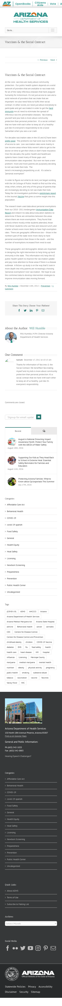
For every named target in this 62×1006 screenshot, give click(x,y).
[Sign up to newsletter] (38, 416)
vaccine (34, 677)
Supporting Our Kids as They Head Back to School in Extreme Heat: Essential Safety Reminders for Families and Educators (36, 461)
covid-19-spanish (14, 524)
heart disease (26, 652)
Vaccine (21, 196)
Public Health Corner (16, 585)
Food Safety (12, 531)
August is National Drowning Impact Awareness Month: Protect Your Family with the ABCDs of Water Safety (35, 442)
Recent (18, 431)
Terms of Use (12, 897)
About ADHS (12, 890)
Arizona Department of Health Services (23, 616)
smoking (25, 672)
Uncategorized (13, 592)
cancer (39, 626)
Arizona (43, 611)
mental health (45, 662)
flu (26, 647)
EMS (19, 647)
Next (52, 60)
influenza (11, 657)
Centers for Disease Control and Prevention (25, 637)
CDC (8, 632)
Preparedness (13, 571)
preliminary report (48, 193)
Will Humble (13, 286)
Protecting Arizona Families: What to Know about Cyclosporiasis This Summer (36, 480)
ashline (10, 626)
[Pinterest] (45, 948)
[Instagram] (38, 948)
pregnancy (50, 667)
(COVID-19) (11, 611)
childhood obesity (14, 642)
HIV (37, 652)
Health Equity (13, 544)
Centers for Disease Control (26, 632)
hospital (46, 652)
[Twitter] (22, 948)
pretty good (10, 141)
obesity (21, 667)
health (48, 647)
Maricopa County (38, 657)
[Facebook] (7, 948)
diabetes (10, 647)
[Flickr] (15, 948)
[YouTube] (30, 948)
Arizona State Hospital (45, 621)
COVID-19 (11, 518)
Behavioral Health (15, 511)
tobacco (10, 677)
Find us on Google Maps (15, 736)
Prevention (45, 286)
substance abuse (40, 672)
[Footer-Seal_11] (30, 968)
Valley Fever (12, 683)
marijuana (11, 662)
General (10, 538)
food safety (36, 647)
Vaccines (44, 677)
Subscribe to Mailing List (18, 904)
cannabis (50, 626)
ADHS (22, 611)
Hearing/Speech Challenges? (18, 756)
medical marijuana (27, 662)
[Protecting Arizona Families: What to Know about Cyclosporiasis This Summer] (12, 479)
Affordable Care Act (15, 504)
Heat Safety (12, 551)
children (29, 642)
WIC (23, 683)
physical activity (35, 667)
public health (12, 672)
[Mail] (53, 948)
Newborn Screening (16, 565)
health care (11, 652)
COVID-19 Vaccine (44, 642)
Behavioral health (24, 626)
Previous (43, 60)
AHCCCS (32, 611)
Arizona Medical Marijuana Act (19, 621)
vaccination (22, 677)
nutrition (10, 667)
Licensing (11, 558)
